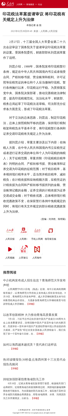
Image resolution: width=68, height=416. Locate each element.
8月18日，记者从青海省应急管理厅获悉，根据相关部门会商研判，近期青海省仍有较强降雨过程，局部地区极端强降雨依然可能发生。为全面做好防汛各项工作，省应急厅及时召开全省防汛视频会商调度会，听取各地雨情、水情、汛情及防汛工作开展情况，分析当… (34, 391)
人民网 (19, 4)
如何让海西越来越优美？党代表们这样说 (30, 344)
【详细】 (30, 304)
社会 (40, 4)
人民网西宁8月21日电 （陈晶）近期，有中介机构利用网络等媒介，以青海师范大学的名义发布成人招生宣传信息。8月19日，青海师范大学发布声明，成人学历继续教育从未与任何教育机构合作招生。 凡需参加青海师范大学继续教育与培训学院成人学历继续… (34, 296)
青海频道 (30, 4)
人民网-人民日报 (48, 31)
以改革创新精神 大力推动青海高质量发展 (30, 314)
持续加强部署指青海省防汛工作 (24, 379)
